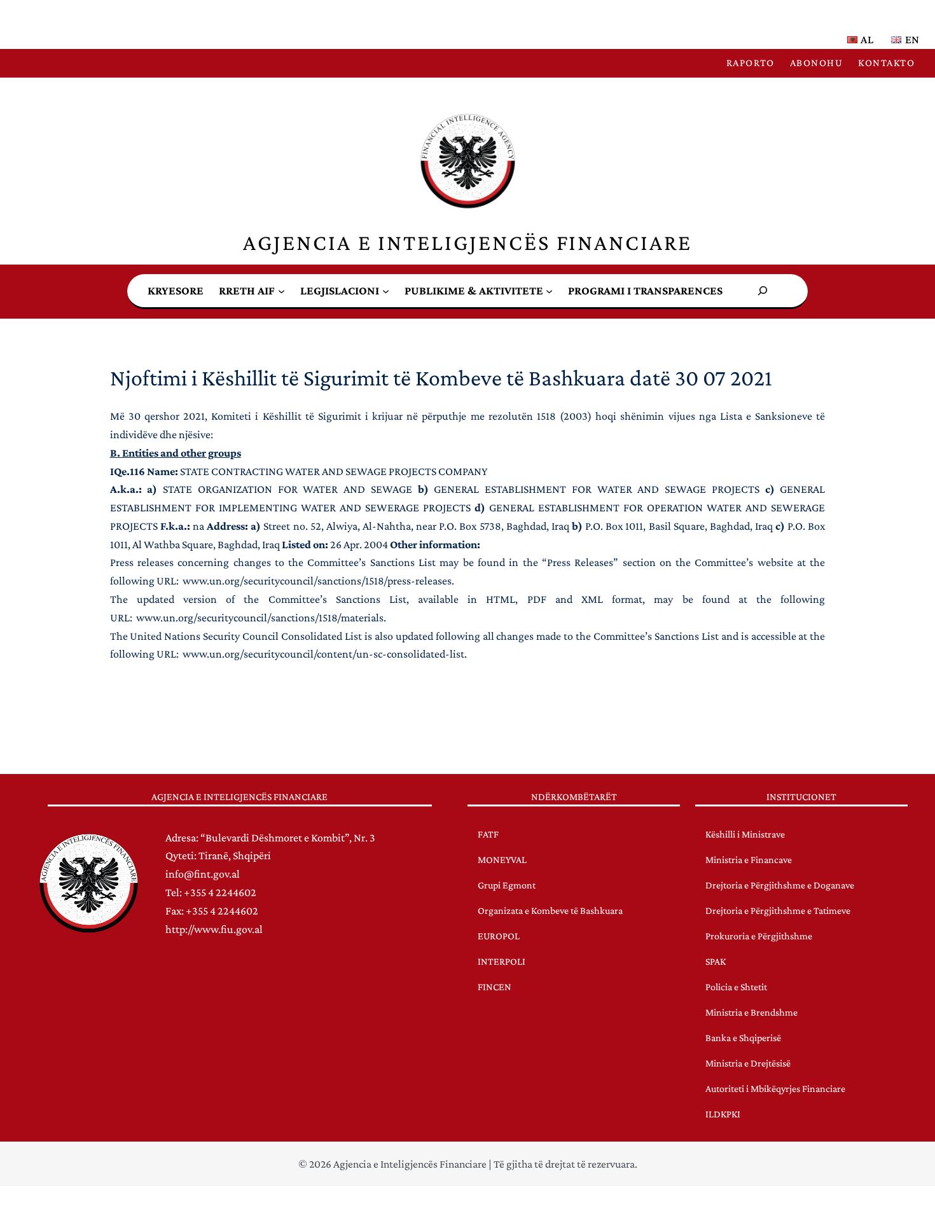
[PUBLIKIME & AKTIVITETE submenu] (549, 290)
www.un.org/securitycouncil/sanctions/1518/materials (260, 617)
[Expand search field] (762, 291)
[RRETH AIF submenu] (281, 290)
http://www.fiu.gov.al (214, 929)
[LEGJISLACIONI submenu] (385, 290)
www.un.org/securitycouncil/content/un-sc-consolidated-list (323, 653)
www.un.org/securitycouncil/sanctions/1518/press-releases (317, 580)
